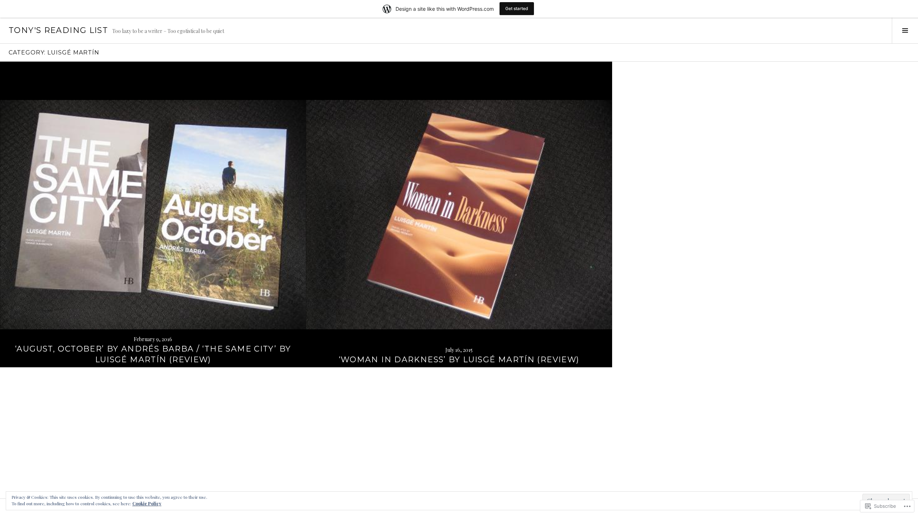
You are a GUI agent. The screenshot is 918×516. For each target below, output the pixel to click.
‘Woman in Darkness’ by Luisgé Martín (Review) (459, 359)
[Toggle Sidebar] (905, 30)
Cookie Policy (146, 503)
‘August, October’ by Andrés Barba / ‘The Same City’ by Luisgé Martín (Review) (153, 354)
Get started (516, 8)
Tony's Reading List (58, 30)
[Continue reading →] (153, 214)
